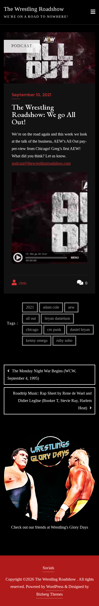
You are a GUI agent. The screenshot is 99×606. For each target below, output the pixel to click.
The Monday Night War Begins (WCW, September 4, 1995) (41, 374)
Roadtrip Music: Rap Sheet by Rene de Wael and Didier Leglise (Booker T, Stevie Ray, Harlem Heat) (52, 400)
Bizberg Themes (49, 594)
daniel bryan (80, 329)
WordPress (54, 586)
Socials (48, 568)
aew (71, 307)
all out (31, 318)
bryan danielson (57, 318)
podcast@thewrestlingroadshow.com (41, 163)
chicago (32, 329)
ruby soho (64, 340)
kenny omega (36, 340)
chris (22, 283)
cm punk (54, 329)
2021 (30, 307)
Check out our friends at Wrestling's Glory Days (49, 527)
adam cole (51, 307)
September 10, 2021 (31, 94)
